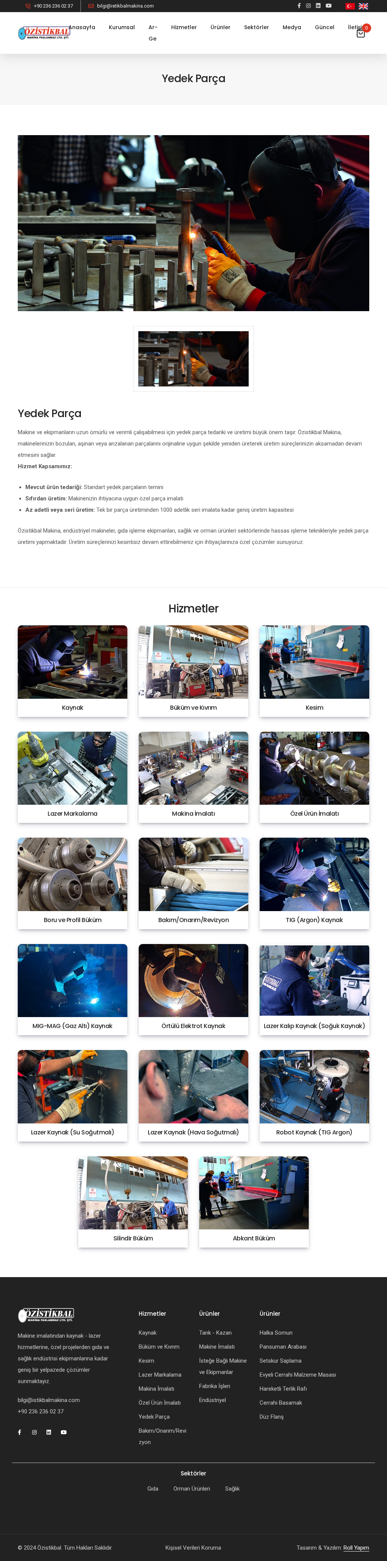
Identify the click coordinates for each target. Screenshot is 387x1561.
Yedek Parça (154, 1416)
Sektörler (256, 27)
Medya (292, 27)
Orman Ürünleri (191, 1488)
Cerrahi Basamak (281, 1402)
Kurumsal (122, 27)
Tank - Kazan (215, 1332)
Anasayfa (81, 27)
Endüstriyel (212, 1400)
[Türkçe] (350, 6)
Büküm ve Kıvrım (159, 1346)
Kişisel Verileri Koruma (193, 1547)
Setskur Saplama (281, 1360)
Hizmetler (184, 27)
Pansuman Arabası (283, 1346)
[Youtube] (329, 6)
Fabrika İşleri (214, 1386)
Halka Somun (276, 1332)
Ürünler (221, 27)
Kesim (146, 1360)
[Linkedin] (318, 6)
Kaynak (147, 1332)
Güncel (324, 27)
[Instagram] (308, 6)
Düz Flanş (272, 1416)
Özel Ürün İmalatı (160, 1402)
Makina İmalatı (156, 1388)
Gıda (152, 1488)
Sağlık (232, 1488)
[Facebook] (299, 6)
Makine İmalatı (217, 1346)
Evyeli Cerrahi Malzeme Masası (298, 1374)
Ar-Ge (153, 32)
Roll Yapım (356, 1547)
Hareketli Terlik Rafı (283, 1388)
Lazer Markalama (160, 1374)
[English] (363, 6)
